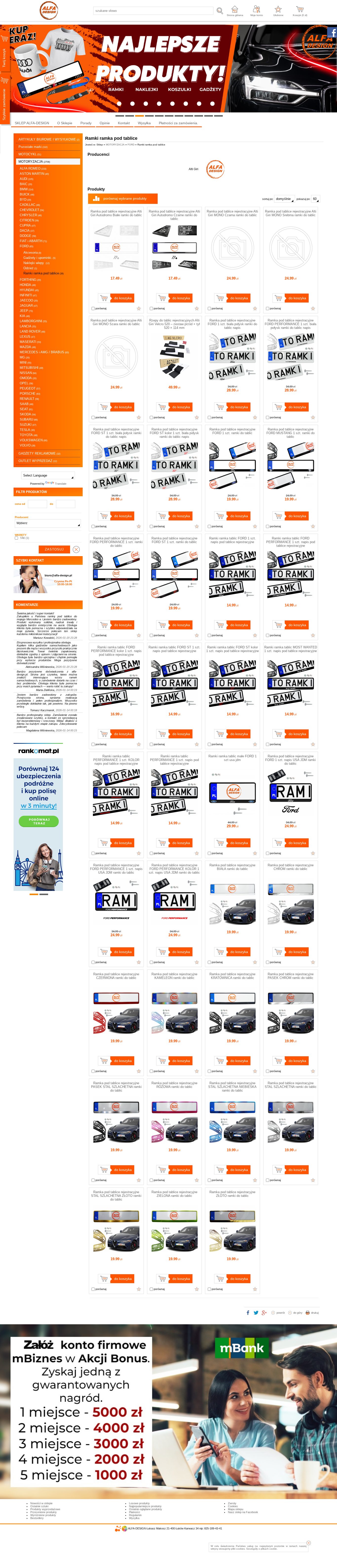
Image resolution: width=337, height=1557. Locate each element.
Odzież (30, 268)
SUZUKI (28, 424)
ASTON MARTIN (34, 174)
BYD (25, 199)
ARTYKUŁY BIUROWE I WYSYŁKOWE (49, 139)
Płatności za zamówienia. (178, 123)
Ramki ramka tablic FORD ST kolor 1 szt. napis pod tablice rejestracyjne (232, 649)
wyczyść (76, 549)
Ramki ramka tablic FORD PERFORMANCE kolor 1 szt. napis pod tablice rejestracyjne (116, 650)
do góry (297, 1312)
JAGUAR (28, 305)
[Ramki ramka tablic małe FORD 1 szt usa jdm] (232, 815)
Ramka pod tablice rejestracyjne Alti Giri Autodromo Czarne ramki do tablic (174, 215)
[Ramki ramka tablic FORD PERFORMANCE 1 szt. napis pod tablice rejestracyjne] (290, 597)
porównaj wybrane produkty (125, 198)
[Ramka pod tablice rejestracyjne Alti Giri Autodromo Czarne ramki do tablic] (174, 270)
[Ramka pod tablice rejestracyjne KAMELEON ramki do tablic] (174, 1032)
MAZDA (28, 347)
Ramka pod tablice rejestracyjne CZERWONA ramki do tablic (116, 976)
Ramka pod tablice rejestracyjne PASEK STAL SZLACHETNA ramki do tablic (116, 1086)
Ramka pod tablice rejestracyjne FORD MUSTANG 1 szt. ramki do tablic (290, 433)
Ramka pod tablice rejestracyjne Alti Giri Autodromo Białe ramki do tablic (116, 213)
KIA (25, 316)
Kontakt (124, 123)
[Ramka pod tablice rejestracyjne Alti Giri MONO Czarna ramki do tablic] (232, 270)
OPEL (26, 383)
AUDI (26, 179)
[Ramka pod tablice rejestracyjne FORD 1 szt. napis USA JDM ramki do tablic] (290, 815)
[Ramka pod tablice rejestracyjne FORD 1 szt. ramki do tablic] (232, 488)
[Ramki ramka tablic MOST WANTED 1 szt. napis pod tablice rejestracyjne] (290, 706)
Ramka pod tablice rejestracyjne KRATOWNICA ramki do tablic (232, 976)
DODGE (28, 236)
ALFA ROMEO (33, 168)
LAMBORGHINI (33, 321)
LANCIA (28, 326)
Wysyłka (144, 123)
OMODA (28, 378)
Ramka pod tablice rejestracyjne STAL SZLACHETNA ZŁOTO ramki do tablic (116, 1195)
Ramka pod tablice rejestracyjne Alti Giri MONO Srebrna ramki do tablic (290, 213)
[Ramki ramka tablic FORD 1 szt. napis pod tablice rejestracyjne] (232, 597)
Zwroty (232, 1503)
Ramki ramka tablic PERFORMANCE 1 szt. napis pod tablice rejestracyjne (174, 759)
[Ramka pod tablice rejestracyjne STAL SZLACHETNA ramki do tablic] (290, 1141)
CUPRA (28, 225)
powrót (281, 1312)
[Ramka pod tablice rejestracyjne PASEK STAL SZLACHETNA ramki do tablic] (116, 1141)
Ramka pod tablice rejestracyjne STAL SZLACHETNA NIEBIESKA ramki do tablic (232, 1086)
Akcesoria (32, 252)
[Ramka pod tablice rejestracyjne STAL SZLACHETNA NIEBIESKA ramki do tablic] (232, 1141)
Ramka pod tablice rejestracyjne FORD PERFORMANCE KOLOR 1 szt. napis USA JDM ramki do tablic (174, 868)
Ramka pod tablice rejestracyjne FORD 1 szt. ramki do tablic (232, 431)
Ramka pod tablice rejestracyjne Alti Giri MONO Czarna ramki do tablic (232, 213)
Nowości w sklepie (41, 1503)
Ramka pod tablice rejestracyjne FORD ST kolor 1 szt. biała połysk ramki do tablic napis (174, 433)
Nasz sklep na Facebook (243, 1512)
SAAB (26, 404)
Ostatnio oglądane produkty (145, 1509)
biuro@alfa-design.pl (58, 575)
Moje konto (256, 15)
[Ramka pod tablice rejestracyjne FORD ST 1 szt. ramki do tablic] (174, 597)
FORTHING (30, 280)
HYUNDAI (29, 290)
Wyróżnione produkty (43, 1515)
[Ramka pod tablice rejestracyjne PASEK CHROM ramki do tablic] (290, 1032)
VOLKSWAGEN (33, 440)
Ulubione (278, 15)
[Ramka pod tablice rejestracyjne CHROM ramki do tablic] (290, 923)
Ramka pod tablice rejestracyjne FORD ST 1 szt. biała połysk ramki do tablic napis (116, 433)
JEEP (26, 311)
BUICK (27, 194)
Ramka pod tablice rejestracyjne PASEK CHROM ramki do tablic (291, 976)
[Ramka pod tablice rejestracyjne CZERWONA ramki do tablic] (116, 1032)
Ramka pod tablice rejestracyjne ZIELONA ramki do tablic (174, 1194)
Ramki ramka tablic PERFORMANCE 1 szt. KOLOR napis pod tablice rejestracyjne (116, 759)
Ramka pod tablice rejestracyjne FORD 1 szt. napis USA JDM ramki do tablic (290, 759)
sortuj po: (268, 198)
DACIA (27, 230)
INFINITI (28, 295)
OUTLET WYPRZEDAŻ (38, 461)
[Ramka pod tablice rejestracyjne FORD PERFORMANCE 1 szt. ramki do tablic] (116, 597)
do (51, 503)
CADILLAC (30, 205)
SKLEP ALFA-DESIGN (32, 123)
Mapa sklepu (235, 1509)
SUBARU (29, 419)
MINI (25, 362)
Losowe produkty (139, 1503)
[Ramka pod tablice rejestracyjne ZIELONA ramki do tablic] (174, 1250)
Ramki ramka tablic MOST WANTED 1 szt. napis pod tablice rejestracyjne (290, 649)
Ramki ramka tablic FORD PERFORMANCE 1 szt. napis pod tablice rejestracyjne (290, 542)
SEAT (26, 409)
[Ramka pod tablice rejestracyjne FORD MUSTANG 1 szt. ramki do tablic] (290, 488)
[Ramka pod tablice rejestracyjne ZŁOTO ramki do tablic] (232, 1250)
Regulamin (135, 1515)
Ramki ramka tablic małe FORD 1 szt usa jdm (232, 758)
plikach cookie (269, 1548)
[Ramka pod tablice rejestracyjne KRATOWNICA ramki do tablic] (232, 1032)
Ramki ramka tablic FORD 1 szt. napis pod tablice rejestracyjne (232, 540)
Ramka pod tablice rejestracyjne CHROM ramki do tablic (291, 867)
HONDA (28, 285)
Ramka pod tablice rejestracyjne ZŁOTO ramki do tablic (232, 1194)
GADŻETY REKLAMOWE (39, 453)
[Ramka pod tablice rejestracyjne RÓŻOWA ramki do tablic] (174, 1141)
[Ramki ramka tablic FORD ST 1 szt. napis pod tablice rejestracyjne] (174, 706)
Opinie (105, 123)
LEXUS (27, 336)
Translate (60, 483)
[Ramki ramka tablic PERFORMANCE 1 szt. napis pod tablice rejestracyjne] (174, 815)
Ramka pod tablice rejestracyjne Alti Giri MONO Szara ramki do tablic (116, 322)
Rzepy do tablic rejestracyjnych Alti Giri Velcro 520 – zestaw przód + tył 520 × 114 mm (174, 324)
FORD (26, 246)
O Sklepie (64, 123)
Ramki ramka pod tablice (43, 273)
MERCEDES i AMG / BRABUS (44, 352)
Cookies (233, 1506)
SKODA (28, 414)
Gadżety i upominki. (39, 258)
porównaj (100, 308)
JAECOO (29, 300)
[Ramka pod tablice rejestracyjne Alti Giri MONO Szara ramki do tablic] (116, 379)
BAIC (26, 184)
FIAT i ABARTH (33, 241)
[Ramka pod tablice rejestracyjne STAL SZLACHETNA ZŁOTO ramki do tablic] (116, 1250)
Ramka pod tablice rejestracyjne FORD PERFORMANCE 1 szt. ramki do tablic (116, 542)
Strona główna (235, 15)
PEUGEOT (30, 388)
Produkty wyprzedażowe (45, 1509)
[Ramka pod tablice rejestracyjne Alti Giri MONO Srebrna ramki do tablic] (290, 270)
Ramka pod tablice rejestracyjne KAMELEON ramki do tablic (174, 976)
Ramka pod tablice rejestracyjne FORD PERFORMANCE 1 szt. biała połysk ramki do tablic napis (290, 324)
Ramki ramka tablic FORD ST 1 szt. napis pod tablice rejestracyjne (174, 649)
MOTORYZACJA (34, 161)
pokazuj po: (304, 198)
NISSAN (28, 373)
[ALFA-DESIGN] (215, 169)
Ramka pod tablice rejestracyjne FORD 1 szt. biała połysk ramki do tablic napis (232, 324)
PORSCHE (30, 393)
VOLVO (27, 445)
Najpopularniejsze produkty (145, 1506)
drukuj (314, 1312)
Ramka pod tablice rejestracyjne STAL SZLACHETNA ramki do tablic (291, 1085)
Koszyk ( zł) (300, 15)
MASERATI (30, 342)
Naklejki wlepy (36, 263)
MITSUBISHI (31, 368)
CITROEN (29, 220)
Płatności (134, 1512)
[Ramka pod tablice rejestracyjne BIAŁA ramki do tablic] (232, 923)
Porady (86, 123)
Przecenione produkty (43, 1512)
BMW (26, 189)
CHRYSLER (31, 215)
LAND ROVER (32, 331)
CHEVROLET (32, 210)
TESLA (27, 430)
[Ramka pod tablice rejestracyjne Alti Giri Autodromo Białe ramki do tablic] (116, 270)
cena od (20, 503)
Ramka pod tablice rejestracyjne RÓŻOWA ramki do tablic (174, 1085)
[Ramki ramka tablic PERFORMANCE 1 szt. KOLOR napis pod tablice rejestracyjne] (116, 815)
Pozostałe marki (33, 147)
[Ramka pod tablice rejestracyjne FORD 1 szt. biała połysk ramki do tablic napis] (232, 379)
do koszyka (123, 298)
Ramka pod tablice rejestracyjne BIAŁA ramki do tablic (232, 867)
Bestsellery (37, 1518)
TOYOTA (28, 435)
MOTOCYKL (30, 154)
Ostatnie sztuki (39, 1506)
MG (25, 357)
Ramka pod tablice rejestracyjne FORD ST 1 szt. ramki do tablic (174, 540)
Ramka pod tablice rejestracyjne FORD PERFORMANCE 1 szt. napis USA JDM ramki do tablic (116, 868)
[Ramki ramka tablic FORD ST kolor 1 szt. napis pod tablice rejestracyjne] (232, 706)
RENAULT (29, 399)
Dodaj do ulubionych (139, 308)
